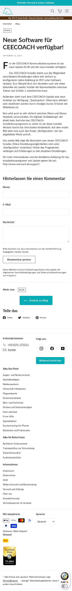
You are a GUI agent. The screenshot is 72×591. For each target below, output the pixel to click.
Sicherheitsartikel (11, 452)
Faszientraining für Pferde (16, 425)
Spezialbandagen (11, 379)
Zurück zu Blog (38, 300)
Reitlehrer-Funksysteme (15, 443)
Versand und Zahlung (13, 489)
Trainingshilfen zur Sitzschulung (18, 448)
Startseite (7, 23)
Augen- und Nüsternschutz (16, 375)
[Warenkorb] (60, 11)
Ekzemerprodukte (12, 398)
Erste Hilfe (8, 416)
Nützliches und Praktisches (16, 430)
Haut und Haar (10, 412)
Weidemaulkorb (11, 384)
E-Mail (7, 204)
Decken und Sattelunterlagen (17, 407)
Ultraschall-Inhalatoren (14, 388)
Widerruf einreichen (50, 360)
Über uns (7, 493)
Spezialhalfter (10, 421)
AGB (5, 480)
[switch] (65, 586)
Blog (17, 23)
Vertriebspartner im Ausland (17, 503)
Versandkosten (10, 580)
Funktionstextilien (12, 457)
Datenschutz (9, 475)
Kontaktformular (11, 498)
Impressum (8, 470)
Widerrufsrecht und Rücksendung (20, 484)
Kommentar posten (19, 259)
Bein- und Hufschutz (13, 402)
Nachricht (8, 222)
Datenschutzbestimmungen (53, 272)
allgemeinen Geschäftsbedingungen (19, 272)
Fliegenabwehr (10, 393)
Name (6, 187)
